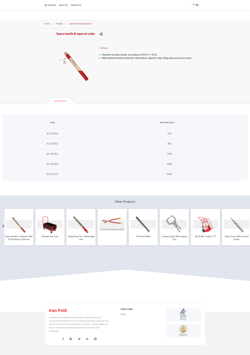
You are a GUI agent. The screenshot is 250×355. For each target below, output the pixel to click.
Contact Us (76, 5)
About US (63, 5)
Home (47, 24)
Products (51, 5)
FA (194, 4)
